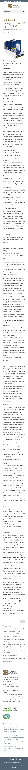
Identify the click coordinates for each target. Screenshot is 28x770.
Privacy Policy (18, 765)
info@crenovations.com (13, 686)
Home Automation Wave (10, 655)
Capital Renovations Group (11, 29)
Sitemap (14, 767)
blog (8, 32)
